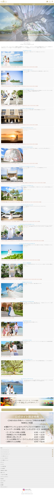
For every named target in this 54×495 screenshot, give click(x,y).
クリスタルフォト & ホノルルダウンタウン (27, 108)
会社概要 (2, 484)
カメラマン (2, 464)
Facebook (2, 478)
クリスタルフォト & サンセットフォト (27, 127)
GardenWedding (33, 4)
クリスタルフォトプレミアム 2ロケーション (27, 224)
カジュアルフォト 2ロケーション (27, 359)
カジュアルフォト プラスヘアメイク (27, 378)
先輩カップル (3, 472)
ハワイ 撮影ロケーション (4, 460)
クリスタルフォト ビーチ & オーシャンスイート (27, 166)
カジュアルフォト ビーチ (27, 320)
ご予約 (40, 409)
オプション (2, 462)
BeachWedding (20, 4)
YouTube (2, 482)
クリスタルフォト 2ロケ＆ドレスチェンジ (27, 89)
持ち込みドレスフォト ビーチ (27, 282)
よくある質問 (3, 468)
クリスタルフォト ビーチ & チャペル (27, 185)
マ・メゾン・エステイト (4, 458)
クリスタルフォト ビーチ (27, 50)
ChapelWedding (47, 4)
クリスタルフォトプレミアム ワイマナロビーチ (27, 243)
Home (1, 447)
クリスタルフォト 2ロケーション (27, 69)
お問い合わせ (13, 409)
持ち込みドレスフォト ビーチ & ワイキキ (27, 301)
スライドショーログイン (4, 476)
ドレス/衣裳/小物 (3, 466)
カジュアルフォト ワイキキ (27, 340)
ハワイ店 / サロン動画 (4, 474)
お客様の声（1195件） (4, 470)
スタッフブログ (3, 480)
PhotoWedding (6, 4)
